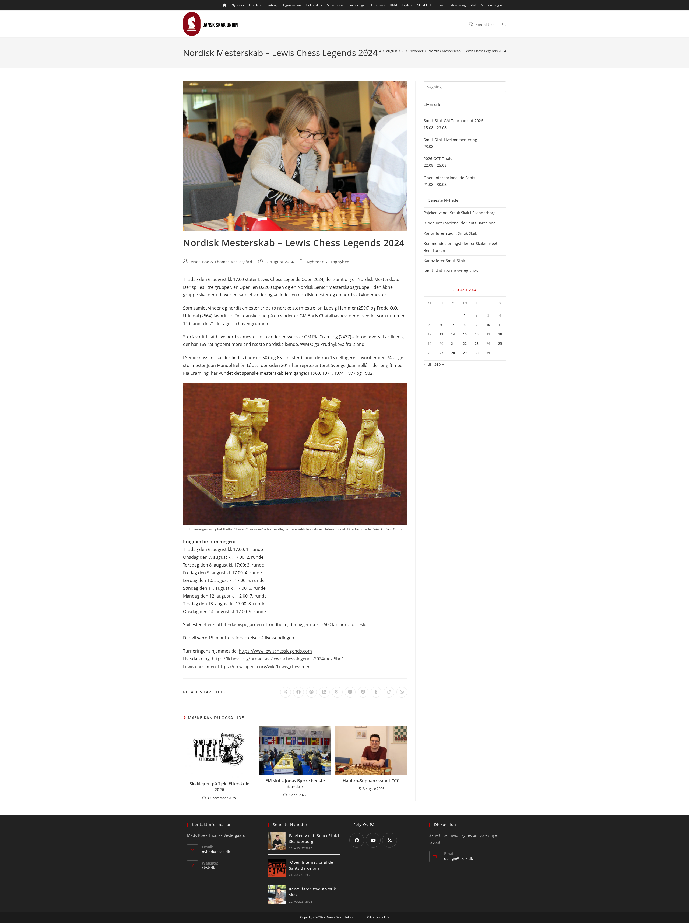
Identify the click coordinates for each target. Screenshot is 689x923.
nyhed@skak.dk (216, 851)
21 (453, 343)
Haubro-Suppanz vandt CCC (371, 781)
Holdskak (378, 5)
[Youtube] (373, 840)
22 (465, 343)
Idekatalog (458, 5)
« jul (427, 364)
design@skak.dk (458, 858)
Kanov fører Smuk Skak (444, 260)
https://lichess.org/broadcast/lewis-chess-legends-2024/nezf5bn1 (278, 659)
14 (453, 334)
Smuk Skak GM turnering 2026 (451, 270)
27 (441, 353)
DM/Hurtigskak (401, 5)
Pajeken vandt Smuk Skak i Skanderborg (459, 212)
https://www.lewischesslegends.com (275, 651)
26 (429, 353)
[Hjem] (366, 50)
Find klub (255, 5)
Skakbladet (425, 5)
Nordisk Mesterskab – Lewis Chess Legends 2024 (467, 50)
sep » (439, 364)
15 (465, 334)
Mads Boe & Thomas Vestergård (221, 261)
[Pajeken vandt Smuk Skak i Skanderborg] (277, 841)
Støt (473, 5)
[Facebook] (356, 840)
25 (500, 343)
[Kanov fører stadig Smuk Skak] (277, 894)
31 (488, 353)
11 (500, 324)
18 (500, 334)
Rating (272, 5)
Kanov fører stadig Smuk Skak (450, 233)
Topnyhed (340, 261)
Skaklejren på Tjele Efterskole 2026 (219, 787)
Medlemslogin (491, 5)
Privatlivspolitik (378, 917)
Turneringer (357, 5)
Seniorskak (335, 5)
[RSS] (389, 840)
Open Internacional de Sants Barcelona (459, 222)
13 (441, 334)
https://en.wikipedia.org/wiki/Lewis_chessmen (264, 666)
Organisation (291, 5)
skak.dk (208, 867)
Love (441, 5)
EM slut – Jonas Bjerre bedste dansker (295, 784)
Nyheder (237, 5)
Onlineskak (314, 5)
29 (465, 353)
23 (477, 343)
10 (488, 324)
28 (453, 353)
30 (477, 353)
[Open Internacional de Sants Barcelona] (277, 868)
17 (488, 334)
